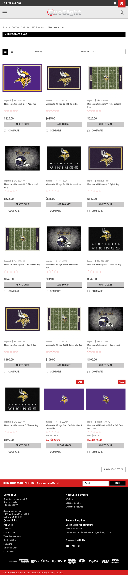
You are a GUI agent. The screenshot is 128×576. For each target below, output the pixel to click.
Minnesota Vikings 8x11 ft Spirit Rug (62, 104)
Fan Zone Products (20, 27)
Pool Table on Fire (74, 529)
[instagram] (73, 546)
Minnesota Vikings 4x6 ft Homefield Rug (64, 345)
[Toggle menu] (4, 12)
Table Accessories (12, 536)
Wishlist (69, 499)
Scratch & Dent (10, 548)
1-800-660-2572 (13, 3)
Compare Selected (113, 469)
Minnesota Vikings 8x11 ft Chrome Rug (63, 184)
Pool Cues (8, 525)
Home (5, 27)
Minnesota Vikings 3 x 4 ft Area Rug (20, 104)
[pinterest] (79, 546)
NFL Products (38, 27)
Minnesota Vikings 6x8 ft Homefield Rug (22, 264)
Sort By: (38, 51)
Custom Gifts (10, 540)
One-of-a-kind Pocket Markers (79, 525)
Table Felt (8, 529)
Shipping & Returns (74, 507)
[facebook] (67, 546)
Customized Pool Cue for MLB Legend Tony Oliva (88, 532)
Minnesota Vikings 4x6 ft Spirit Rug (20, 345)
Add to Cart (22, 124)
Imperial (7, 100)
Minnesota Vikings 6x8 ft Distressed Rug (62, 266)
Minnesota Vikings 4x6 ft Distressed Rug (103, 346)
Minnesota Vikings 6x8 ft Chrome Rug (104, 264)
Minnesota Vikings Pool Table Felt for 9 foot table (64, 427)
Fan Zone (8, 544)
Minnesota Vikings (56, 27)
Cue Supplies (9, 532)
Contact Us (9, 551)
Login (68, 503)
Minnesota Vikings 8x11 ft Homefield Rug (104, 105)
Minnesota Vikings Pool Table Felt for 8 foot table (105, 427)
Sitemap (59, 573)
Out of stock (63, 445)
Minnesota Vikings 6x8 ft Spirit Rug (103, 184)
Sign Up (77, 503)
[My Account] (115, 3)
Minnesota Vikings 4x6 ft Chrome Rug (21, 425)
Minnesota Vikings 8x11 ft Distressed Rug (21, 186)
